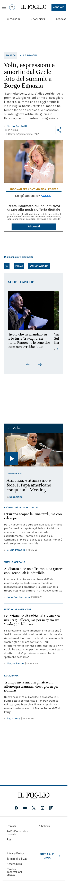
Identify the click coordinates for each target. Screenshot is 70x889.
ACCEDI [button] (46, 195)
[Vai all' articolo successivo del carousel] (39, 364)
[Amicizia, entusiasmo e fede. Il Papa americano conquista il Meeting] (33, 449)
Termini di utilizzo (17, 858)
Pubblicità (44, 826)
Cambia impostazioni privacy (14, 872)
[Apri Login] (12, 7)
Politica (11, 55)
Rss (9, 839)
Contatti (11, 826)
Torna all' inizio (47, 856)
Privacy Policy (15, 853)
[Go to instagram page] (42, 808)
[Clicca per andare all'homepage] (33, 796)
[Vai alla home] (33, 7)
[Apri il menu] (3, 7)
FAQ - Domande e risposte (17, 833)
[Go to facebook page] (16, 808)
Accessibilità (14, 863)
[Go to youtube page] (25, 808)
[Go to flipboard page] (51, 808)
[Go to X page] (34, 808)
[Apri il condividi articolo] (59, 130)
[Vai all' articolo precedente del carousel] (27, 364)
